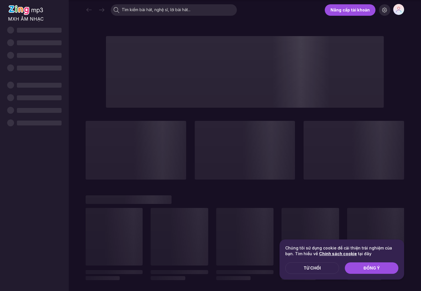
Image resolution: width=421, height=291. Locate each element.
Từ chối (312, 268)
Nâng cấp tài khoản (350, 9)
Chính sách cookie (338, 253)
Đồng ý (371, 268)
